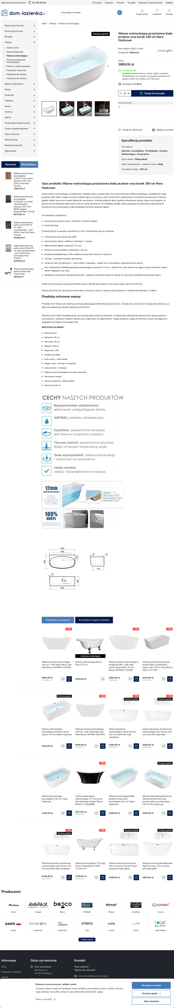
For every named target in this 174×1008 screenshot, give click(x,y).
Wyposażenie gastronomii (17, 123)
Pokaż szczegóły (44, 999)
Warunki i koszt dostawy (151, 2)
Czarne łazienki (12, 134)
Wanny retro (13, 47)
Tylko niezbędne (151, 1001)
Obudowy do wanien (17, 74)
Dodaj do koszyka (155, 93)
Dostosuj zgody (149, 993)
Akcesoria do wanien (17, 78)
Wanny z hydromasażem (18, 66)
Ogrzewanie (10, 150)
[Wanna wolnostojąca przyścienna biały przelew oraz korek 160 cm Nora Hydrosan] (76, 66)
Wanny (52, 23)
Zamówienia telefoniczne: (23, 2)
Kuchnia (8, 111)
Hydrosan (134, 52)
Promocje (97, 2)
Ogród (8, 117)
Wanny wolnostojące (69, 23)
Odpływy (9, 100)
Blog (3, 966)
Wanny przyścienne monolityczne (16, 61)
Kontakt (131, 2)
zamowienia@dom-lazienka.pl (93, 976)
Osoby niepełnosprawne (16, 128)
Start (44, 23)
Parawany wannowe (16, 70)
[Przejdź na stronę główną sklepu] (23, 12)
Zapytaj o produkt (164, 129)
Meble (8, 89)
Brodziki (9, 36)
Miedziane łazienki (13, 145)
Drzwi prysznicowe (14, 31)
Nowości (109, 2)
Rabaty (169, 2)
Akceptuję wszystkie (151, 985)
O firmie (121, 2)
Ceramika (9, 95)
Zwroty (4, 977)
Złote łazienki (11, 139)
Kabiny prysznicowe (14, 25)
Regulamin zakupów (11, 971)
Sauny (8, 106)
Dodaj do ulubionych (132, 129)
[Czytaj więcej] (87, 939)
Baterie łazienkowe (14, 83)
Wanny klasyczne (15, 51)
